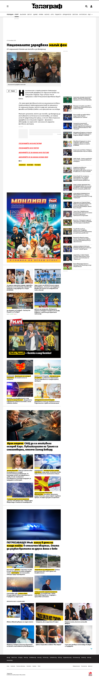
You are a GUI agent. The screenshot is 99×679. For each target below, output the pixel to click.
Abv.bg (8, 657)
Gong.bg (20, 657)
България (23, 14)
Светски (75, 14)
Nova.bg (39, 657)
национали (22, 164)
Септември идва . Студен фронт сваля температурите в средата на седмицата (19, 595)
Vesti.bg (26, 657)
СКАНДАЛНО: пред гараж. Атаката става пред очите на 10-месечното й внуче (47, 472)
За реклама (13, 666)
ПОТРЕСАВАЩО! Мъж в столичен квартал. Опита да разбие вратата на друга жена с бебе (33, 545)
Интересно (83, 14)
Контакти (29, 666)
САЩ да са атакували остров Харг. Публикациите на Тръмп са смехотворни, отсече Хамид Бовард (32, 446)
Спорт (17, 14)
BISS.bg (60, 657)
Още (89, 14)
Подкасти (58, 14)
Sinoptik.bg (9, 660)
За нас (8, 666)
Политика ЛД (84, 666)
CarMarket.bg (53, 657)
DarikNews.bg (32, 657)
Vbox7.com (14, 657)
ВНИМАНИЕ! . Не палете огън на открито (19, 377)
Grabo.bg (83, 657)
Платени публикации (20, 666)
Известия (90, 666)
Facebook (34, 666)
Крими (41, 14)
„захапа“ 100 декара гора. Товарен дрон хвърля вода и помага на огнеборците (20, 500)
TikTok (39, 666)
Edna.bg (89, 657)
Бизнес (47, 14)
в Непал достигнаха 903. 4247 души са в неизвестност (47, 571)
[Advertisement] (33, 179)
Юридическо (67, 14)
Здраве (35, 14)
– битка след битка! (30, 353)
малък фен (30, 164)
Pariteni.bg (45, 657)
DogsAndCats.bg (67, 657)
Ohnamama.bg (76, 657)
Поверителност (76, 666)
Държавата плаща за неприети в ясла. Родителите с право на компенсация (47, 401)
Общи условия (22, 674)
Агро (52, 14)
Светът (29, 14)
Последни (10, 14)
